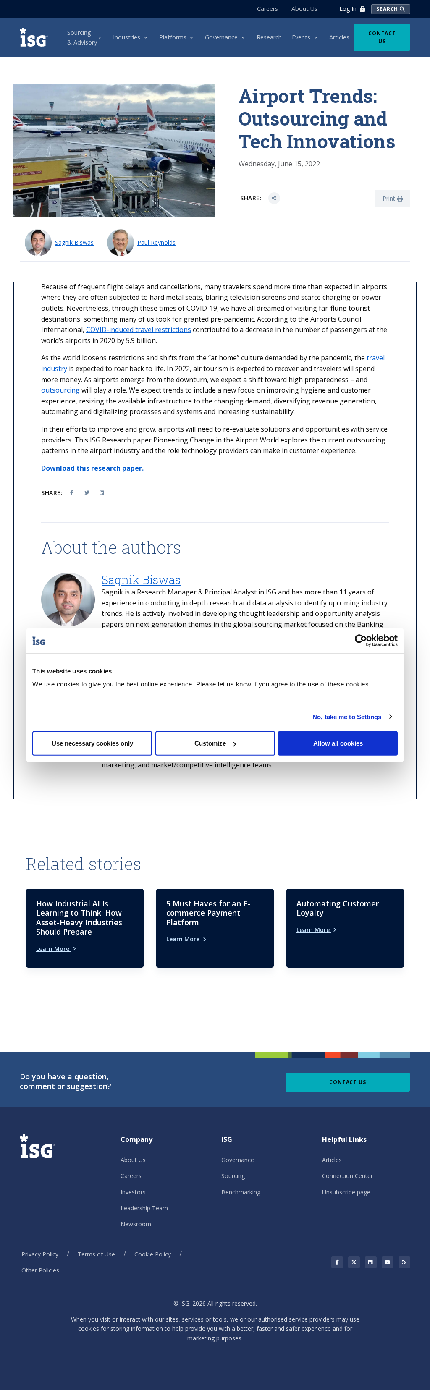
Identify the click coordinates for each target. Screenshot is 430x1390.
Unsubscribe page (346, 1192)
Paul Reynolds (156, 242)
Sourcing (233, 1176)
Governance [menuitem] (221, 37)
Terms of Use (96, 1254)
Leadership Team (144, 1208)
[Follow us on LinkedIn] (371, 1262)
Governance (237, 1160)
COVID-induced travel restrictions (138, 329)
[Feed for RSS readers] (404, 1262)
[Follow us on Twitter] (354, 1262)
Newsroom (136, 1224)
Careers (267, 9)
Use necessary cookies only (92, 743)
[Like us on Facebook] (337, 1262)
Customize (210, 743)
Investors (133, 1192)
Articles (332, 1160)
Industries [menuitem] (126, 37)
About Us (304, 9)
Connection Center (347, 1176)
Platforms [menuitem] (172, 37)
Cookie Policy (152, 1254)
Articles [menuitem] (339, 37)
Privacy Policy (39, 1254)
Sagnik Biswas (74, 242)
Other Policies (40, 1270)
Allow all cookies (338, 743)
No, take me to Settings (346, 716)
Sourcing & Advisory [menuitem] (82, 37)
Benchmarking (240, 1192)
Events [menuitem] (301, 37)
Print (390, 198)
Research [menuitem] (269, 37)
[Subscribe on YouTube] (387, 1262)
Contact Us (382, 37)
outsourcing (60, 390)
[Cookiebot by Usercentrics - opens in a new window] (361, 640)
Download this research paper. (92, 468)
